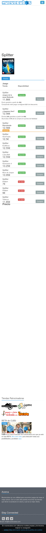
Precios (5, 78)
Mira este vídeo (17, 436)
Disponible (22, 95)
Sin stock (21, 182)
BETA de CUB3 (9, 420)
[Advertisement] (23, 29)
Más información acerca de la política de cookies (25, 530)
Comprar (40, 99)
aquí (19, 439)
